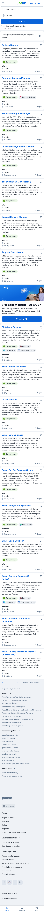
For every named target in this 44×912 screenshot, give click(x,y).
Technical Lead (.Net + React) (16, 182)
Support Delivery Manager (15, 217)
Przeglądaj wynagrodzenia (12, 867)
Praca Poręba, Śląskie (9, 703)
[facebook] (4, 882)
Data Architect (9, 399)
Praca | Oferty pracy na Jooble (14, 832)
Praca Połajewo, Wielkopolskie (12, 726)
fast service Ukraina (9, 744)
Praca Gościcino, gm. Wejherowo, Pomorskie (17, 713)
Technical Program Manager (16, 113)
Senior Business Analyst (14, 366)
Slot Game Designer (12, 327)
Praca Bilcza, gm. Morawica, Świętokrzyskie (17, 719)
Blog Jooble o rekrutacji (11, 846)
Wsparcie (5, 829)
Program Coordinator (12, 252)
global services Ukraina (10, 748)
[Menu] (3, 3)
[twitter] (15, 882)
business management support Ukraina (16, 764)
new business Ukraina (9, 754)
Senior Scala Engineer (13, 541)
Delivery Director (10, 45)
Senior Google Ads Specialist (16, 505)
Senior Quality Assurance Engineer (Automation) (19, 653)
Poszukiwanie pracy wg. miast (12, 776)
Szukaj (22, 21)
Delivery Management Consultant (18, 146)
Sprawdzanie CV (8, 874)
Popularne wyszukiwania (11, 689)
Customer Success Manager (16, 78)
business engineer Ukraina (11, 757)
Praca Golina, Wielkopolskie (11, 716)
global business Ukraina (10, 735)
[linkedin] (20, 882)
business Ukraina (8, 760)
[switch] (40, 36)
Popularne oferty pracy (10, 773)
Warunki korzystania (9, 893)
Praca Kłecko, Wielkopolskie (12, 723)
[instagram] (9, 882)
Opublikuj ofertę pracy (10, 842)
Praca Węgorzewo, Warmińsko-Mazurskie (16, 697)
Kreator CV (6, 870)
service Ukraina (7, 741)
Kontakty (5, 821)
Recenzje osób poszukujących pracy (16, 863)
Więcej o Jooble (8, 818)
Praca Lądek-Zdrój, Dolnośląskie (13, 707)
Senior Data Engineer (12, 435)
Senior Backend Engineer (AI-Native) (16, 577)
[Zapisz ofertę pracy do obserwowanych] (41, 45)
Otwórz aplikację (35, 3)
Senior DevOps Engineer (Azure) (18, 470)
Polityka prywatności (10, 898)
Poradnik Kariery (8, 859)
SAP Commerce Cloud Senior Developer (16, 620)
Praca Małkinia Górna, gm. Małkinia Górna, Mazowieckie (22, 710)
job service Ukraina (8, 738)
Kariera (4, 825)
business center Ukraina (10, 751)
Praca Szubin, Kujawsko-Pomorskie (14, 700)
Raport (39, 71)
